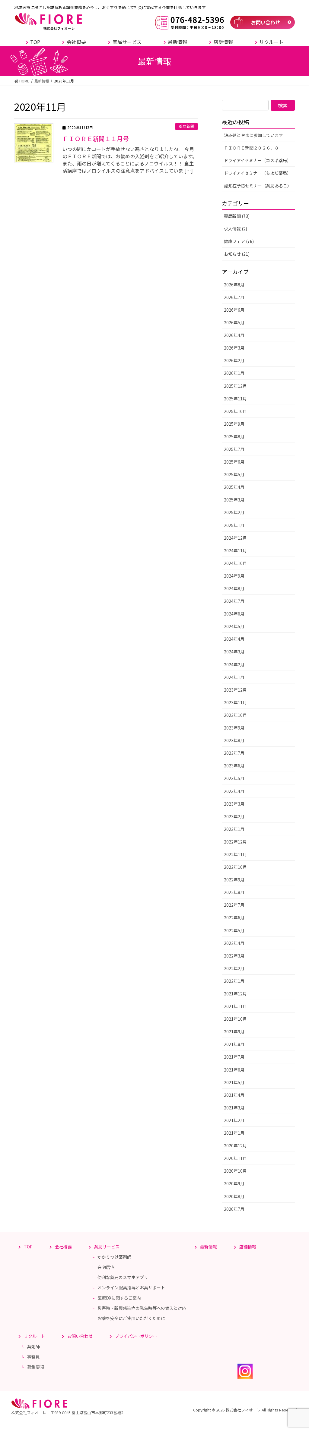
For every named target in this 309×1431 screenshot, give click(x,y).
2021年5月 (234, 1082)
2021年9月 (234, 1032)
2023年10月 (235, 715)
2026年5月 (234, 322)
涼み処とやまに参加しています (253, 135)
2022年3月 (234, 956)
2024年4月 (234, 639)
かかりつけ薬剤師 (114, 1257)
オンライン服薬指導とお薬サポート (131, 1288)
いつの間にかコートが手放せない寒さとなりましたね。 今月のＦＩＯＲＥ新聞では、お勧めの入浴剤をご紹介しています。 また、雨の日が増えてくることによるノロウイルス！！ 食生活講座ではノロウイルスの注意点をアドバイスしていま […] (129, 159)
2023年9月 (234, 728)
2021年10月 (235, 1019)
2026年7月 (234, 297)
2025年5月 (234, 474)
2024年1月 (234, 677)
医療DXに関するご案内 (119, 1298)
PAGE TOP (296, 1382)
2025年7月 (234, 449)
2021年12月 (235, 994)
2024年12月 (235, 538)
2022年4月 (234, 943)
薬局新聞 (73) (237, 216)
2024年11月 (235, 550)
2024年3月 (234, 652)
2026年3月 (234, 348)
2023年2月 (234, 816)
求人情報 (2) (235, 229)
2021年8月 (234, 1044)
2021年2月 (234, 1120)
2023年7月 (234, 753)
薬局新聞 (186, 126)
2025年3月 (234, 500)
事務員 (33, 1357)
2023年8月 (234, 740)
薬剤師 (33, 1346)
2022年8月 (234, 892)
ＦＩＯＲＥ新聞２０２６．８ (251, 148)
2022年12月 (235, 842)
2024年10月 (235, 563)
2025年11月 (235, 399)
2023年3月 (234, 804)
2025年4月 (234, 487)
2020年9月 (234, 1183)
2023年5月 (234, 778)
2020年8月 (234, 1196)
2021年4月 (234, 1095)
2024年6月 (234, 614)
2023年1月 (234, 829)
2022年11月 (235, 854)
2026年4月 (234, 335)
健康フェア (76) (239, 241)
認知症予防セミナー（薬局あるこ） (257, 186)
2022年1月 (234, 981)
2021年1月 (234, 1133)
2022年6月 (234, 917)
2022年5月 (234, 930)
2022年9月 (234, 880)
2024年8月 (234, 588)
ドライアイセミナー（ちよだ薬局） (257, 173)
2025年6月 (234, 462)
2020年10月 (235, 1171)
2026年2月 (234, 360)
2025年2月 (234, 512)
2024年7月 (234, 601)
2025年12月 (235, 386)
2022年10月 (235, 867)
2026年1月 (234, 373)
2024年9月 (234, 576)
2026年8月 (234, 285)
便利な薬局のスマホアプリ (122, 1277)
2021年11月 (235, 1006)
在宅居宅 (105, 1267)
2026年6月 (234, 310)
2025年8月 (234, 436)
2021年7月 (234, 1057)
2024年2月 (234, 665)
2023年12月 (235, 690)
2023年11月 (235, 702)
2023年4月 (234, 791)
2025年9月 (234, 424)
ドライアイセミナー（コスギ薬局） (257, 160)
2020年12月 (235, 1146)
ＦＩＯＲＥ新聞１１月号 (95, 138)
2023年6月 (234, 766)
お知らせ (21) (237, 254)
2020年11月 (235, 1158)
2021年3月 (234, 1108)
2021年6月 (234, 1070)
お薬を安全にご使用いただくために (131, 1318)
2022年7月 (234, 905)
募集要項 (35, 1367)
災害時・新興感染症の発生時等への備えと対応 (141, 1308)
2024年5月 (234, 626)
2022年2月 (234, 968)
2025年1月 (234, 525)
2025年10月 (235, 411)
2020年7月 (234, 1209)
